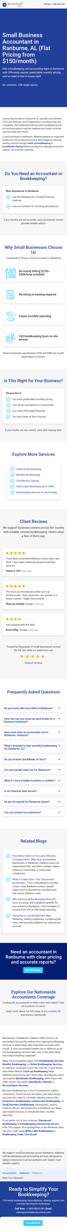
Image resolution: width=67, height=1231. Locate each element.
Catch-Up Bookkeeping (28, 469)
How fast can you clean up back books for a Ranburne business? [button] (29, 720)
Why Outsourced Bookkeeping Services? (34, 899)
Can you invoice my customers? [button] (22, 812)
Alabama (24, 1173)
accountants (50, 1011)
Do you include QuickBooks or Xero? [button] (25, 759)
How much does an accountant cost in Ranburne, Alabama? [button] (26, 734)
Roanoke (18, 1177)
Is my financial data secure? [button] (20, 791)
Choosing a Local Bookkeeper (28, 915)
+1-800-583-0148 (35, 1208)
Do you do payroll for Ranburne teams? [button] (27, 801)
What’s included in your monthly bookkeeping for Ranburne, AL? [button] (30, 747)
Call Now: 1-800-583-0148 (54, 4)
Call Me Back (33, 1223)
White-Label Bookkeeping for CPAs (35, 486)
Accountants (9, 1173)
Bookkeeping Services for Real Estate (36, 492)
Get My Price (33, 970)
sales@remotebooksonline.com (33, 1212)
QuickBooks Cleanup (27, 480)
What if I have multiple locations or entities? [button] (29, 780)
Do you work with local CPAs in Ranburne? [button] (28, 708)
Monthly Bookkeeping (28, 474)
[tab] (33, 708)
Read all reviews (33, 662)
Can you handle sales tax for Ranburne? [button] (27, 769)
